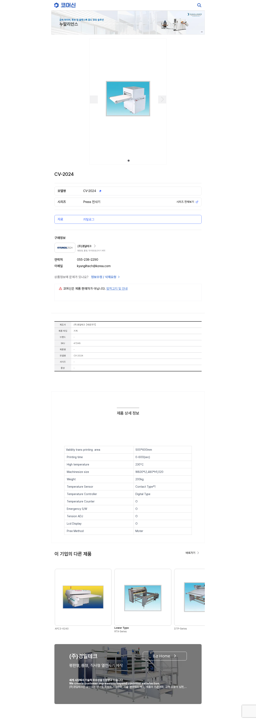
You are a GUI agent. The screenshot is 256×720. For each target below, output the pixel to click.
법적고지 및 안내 (117, 288)
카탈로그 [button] (88, 219)
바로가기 (91, 324)
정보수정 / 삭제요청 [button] (103, 277)
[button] (245, 686)
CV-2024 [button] (89, 191)
